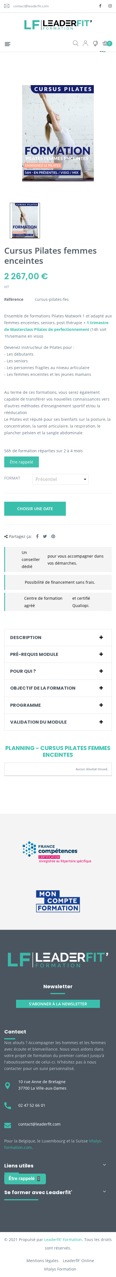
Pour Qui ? (23, 671)
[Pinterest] (53, 536)
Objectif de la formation (42, 688)
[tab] (58, 637)
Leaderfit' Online (78, 1260)
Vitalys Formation (60, 1269)
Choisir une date (35, 508)
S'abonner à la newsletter (58, 1003)
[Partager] (37, 536)
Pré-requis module (34, 654)
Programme (25, 705)
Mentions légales (42, 1260)
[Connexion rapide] (85, 44)
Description (25, 637)
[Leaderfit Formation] (58, 959)
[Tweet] (45, 536)
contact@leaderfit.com (31, 6)
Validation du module (38, 722)
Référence (13, 299)
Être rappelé (21, 462)
